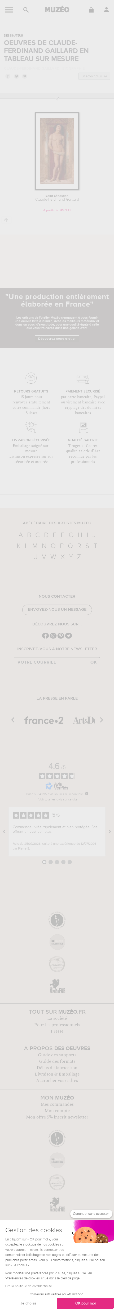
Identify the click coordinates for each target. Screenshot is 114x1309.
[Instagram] (53, 638)
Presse (57, 1031)
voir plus (44, 832)
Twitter (16, 76)
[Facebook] (45, 638)
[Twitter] (68, 638)
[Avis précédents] (4, 831)
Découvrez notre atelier (57, 338)
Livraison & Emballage (57, 1074)
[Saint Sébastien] (57, 189)
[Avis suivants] (109, 831)
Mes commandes (57, 1104)
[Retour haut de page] (6, 220)
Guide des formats (57, 1061)
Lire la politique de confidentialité (28, 1286)
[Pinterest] (61, 638)
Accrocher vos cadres (57, 1080)
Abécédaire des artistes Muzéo (57, 523)
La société (57, 1018)
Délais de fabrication (57, 1067)
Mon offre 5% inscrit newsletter (57, 1117)
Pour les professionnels (57, 1024)
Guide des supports (57, 1055)
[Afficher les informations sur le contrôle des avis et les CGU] (87, 793)
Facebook (7, 76)
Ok (93, 662)
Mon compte (57, 1110)
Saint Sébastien (57, 198)
